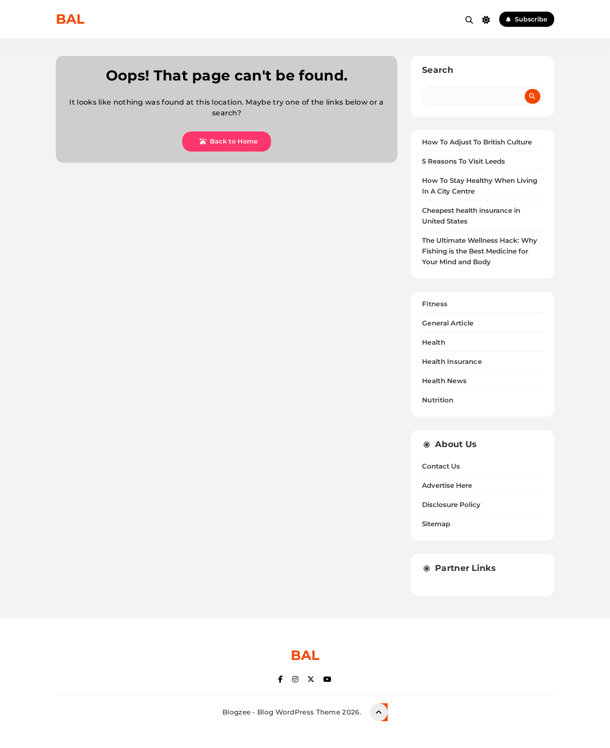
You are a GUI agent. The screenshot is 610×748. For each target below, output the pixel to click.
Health (433, 342)
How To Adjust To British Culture (477, 142)
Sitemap (436, 524)
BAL (70, 19)
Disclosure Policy (451, 505)
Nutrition (438, 400)
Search (437, 70)
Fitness (434, 304)
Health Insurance (452, 361)
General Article (448, 323)
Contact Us (441, 466)
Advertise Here (447, 486)
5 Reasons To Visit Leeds (463, 161)
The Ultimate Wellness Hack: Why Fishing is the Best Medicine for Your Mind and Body (479, 251)
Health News (444, 380)
